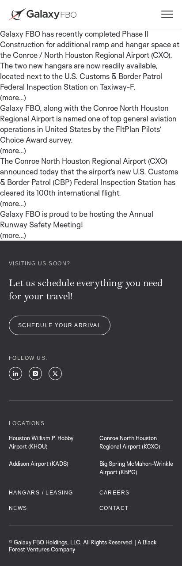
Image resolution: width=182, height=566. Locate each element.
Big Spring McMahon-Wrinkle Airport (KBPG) (136, 467)
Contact (114, 508)
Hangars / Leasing (41, 493)
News (18, 508)
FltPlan (128, 129)
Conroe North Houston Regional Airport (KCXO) (129, 442)
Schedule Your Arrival (59, 325)
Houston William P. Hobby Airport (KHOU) (41, 442)
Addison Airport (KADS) (38, 463)
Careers (114, 493)
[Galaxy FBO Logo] (42, 14)
